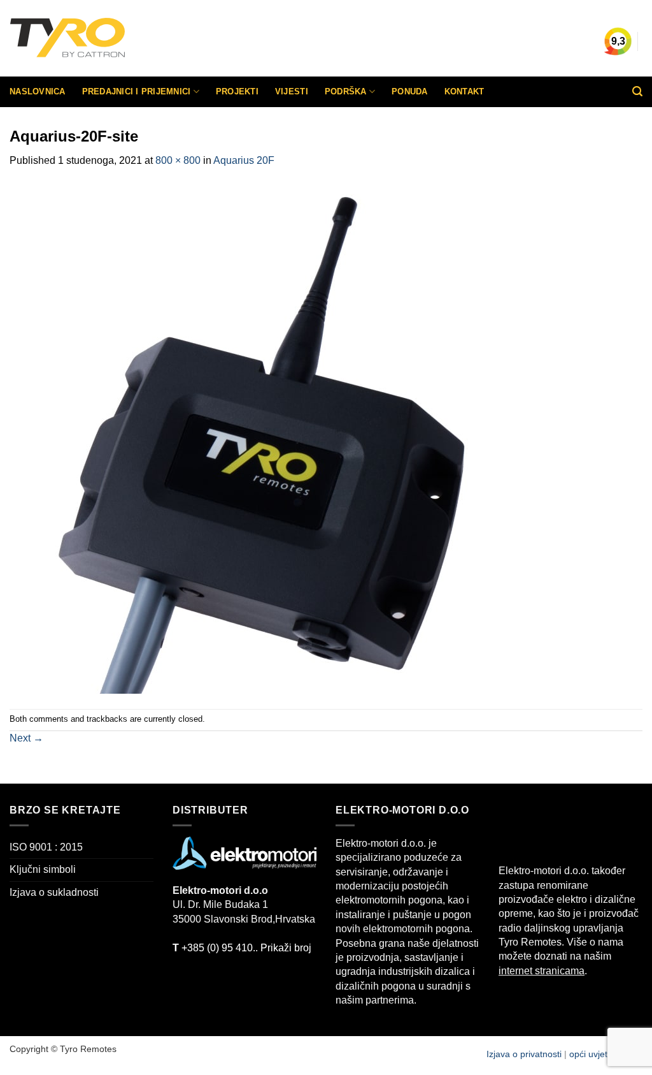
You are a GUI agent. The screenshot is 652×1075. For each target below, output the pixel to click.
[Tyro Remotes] (105, 38)
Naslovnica (38, 91)
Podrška (346, 91)
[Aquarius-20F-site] (264, 437)
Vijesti (291, 91)
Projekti (237, 91)
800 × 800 (178, 160)
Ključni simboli (43, 869)
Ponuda (410, 91)
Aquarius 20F (243, 160)
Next (26, 738)
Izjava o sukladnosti (54, 892)
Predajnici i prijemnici (136, 91)
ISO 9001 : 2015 (46, 847)
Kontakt (464, 91)
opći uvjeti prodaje (605, 1054)
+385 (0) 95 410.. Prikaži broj (242, 947)
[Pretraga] (637, 91)
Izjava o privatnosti (525, 1054)
